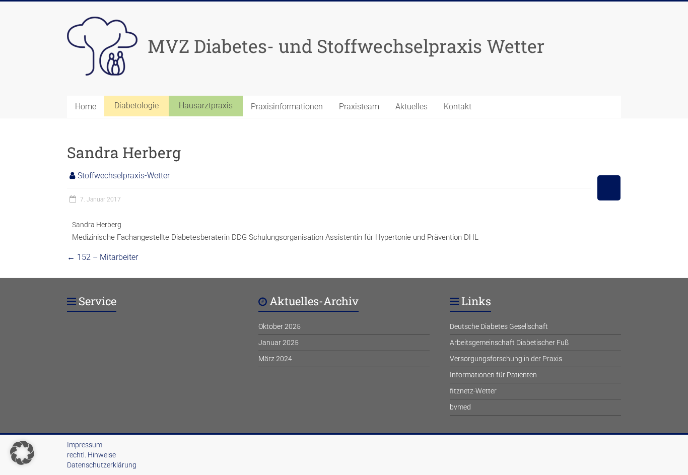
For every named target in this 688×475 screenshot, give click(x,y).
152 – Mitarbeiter (102, 257)
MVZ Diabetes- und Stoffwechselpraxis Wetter (346, 46)
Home (85, 106)
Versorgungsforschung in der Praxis (506, 359)
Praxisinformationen (287, 106)
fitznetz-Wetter (473, 391)
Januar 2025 (278, 342)
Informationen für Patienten (493, 375)
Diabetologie (136, 105)
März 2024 (275, 359)
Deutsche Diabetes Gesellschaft (499, 326)
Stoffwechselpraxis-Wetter (124, 175)
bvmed (460, 407)
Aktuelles (411, 106)
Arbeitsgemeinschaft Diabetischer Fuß (509, 342)
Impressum (84, 445)
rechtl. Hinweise (91, 455)
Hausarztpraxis (206, 105)
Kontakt (457, 106)
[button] (22, 453)
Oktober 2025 (279, 326)
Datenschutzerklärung (101, 465)
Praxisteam (359, 106)
